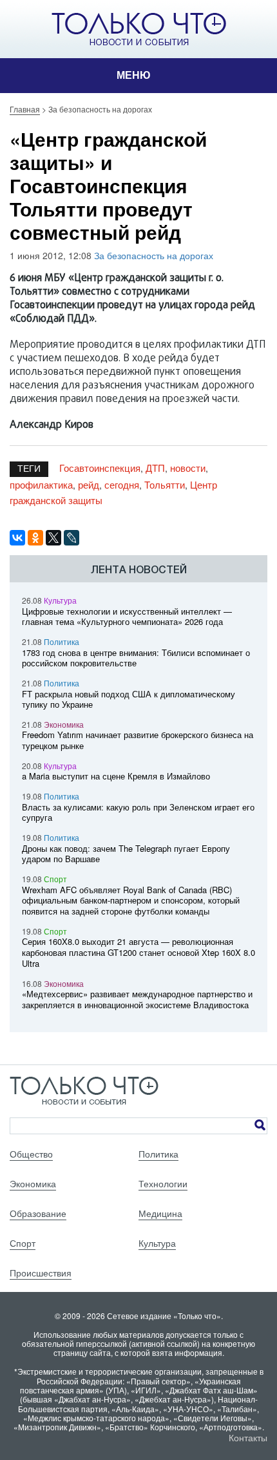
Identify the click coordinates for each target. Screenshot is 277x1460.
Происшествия (41, 1272)
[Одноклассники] (35, 537)
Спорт (55, 878)
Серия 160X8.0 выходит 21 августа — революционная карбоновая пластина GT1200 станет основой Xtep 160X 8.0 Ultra (138, 952)
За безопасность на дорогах (153, 255)
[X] (53, 537)
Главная (25, 108)
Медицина (160, 1213)
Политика (61, 641)
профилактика (41, 484)
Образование (38, 1213)
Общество (31, 1153)
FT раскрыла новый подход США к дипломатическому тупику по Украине (128, 699)
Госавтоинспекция (99, 467)
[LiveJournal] (71, 537)
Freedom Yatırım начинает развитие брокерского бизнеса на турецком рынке (137, 740)
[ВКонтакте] (17, 537)
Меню (134, 75)
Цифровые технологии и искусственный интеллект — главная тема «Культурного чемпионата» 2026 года (127, 616)
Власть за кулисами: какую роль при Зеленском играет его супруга (138, 812)
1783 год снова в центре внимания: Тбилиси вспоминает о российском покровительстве (136, 658)
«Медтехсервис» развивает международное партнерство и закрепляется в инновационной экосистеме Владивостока (137, 999)
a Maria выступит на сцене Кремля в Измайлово (116, 776)
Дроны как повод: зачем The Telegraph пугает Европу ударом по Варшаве (126, 853)
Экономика (64, 724)
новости (187, 467)
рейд (88, 484)
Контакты (248, 1437)
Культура (60, 600)
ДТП (155, 467)
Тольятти (164, 484)
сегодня (121, 484)
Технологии (162, 1183)
